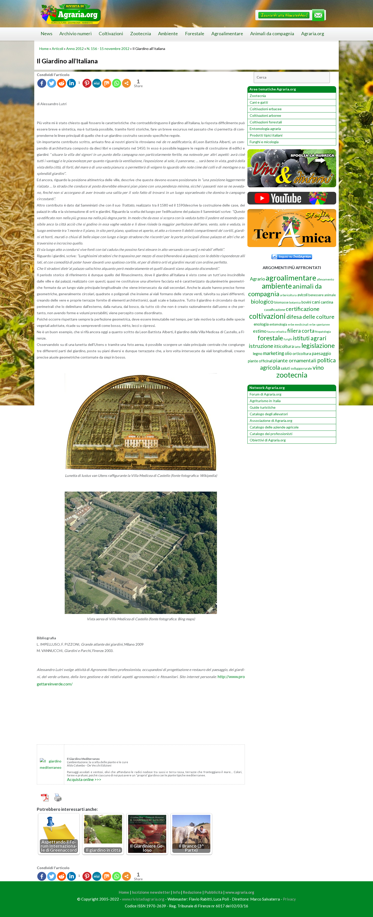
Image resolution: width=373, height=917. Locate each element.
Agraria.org (312, 33)
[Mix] (106, 83)
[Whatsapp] (116, 83)
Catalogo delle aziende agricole (274, 427)
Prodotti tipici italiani (266, 135)
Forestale (194, 33)
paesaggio (321, 353)
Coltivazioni (111, 33)
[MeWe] (96, 83)
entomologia (278, 324)
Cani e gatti (259, 102)
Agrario (257, 279)
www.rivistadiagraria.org (143, 899)
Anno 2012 (75, 48)
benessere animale (322, 295)
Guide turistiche (263, 407)
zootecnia (291, 374)
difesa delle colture (310, 316)
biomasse (281, 302)
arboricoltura (288, 295)
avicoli (302, 295)
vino (318, 367)
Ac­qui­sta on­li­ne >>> (84, 779)
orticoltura (302, 353)
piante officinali (260, 361)
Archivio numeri (75, 33)
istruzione (261, 346)
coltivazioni (267, 316)
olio (288, 353)
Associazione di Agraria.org (271, 420)
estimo (259, 331)
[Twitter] (51, 83)
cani (316, 302)
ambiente (277, 285)
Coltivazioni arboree (265, 115)
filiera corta (300, 331)
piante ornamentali (294, 360)
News (46, 33)
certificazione (302, 308)
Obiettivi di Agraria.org (268, 440)
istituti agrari (309, 338)
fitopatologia (323, 331)
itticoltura (284, 346)
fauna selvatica (276, 331)
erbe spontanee (319, 324)
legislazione (318, 345)
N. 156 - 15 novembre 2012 (108, 48)
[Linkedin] (71, 83)
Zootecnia (140, 33)
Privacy (289, 899)
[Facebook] (41, 83)
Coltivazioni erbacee (266, 109)
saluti (285, 368)
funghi (288, 339)
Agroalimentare (227, 33)
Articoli (57, 48)
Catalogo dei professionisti (271, 434)
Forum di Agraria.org (265, 394)
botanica (295, 302)
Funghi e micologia (264, 142)
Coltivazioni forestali (266, 122)
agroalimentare (291, 277)
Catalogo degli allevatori (269, 414)
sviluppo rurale (301, 368)
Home (44, 48)
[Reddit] (61, 83)
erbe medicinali (298, 324)
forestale (270, 338)
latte (298, 346)
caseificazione (274, 310)
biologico (262, 301)
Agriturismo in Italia (265, 401)
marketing (273, 353)
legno (257, 353)
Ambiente (168, 33)
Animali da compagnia (272, 33)
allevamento (325, 279)
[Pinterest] (86, 83)
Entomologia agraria (265, 128)
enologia (261, 324)
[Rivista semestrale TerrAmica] (291, 246)
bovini (306, 302)
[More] (126, 83)
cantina (327, 302)
